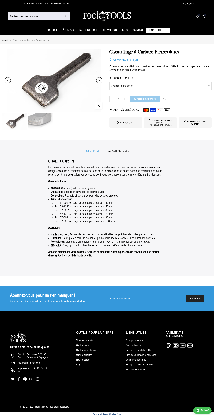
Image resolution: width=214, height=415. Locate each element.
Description (92, 151)
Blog (78, 365)
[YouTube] (32, 379)
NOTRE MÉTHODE (88, 30)
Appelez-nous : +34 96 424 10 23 (32, 370)
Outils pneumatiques (86, 350)
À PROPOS (68, 30)
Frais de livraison (134, 345)
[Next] (99, 80)
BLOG (125, 30)
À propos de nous (134, 340)
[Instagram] (38, 379)
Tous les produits (84, 340)
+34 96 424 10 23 (34, 4)
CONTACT (138, 30)
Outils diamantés (84, 355)
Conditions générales (136, 360)
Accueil (5, 40)
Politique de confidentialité (138, 350)
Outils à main (82, 345)
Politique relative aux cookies (140, 365)
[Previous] (8, 80)
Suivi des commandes (136, 370)
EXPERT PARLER (158, 30)
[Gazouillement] (13, 379)
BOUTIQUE (52, 30)
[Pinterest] (25, 379)
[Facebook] (19, 379)
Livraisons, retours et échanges (141, 355)
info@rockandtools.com (58, 4)
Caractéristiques (118, 151)
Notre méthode (83, 360)
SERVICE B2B (110, 30)
